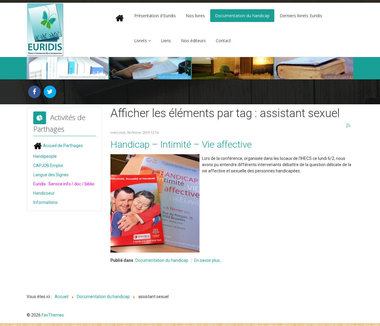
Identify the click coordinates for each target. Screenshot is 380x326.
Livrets (140, 40)
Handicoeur (44, 193)
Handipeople (45, 156)
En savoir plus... (208, 260)
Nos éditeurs (193, 40)
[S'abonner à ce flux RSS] (348, 125)
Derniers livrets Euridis (301, 15)
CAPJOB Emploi (48, 165)
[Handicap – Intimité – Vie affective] (155, 203)
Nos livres (195, 15)
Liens (166, 40)
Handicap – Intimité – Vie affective (181, 144)
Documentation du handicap (242, 15)
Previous (34, 68)
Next (345, 68)
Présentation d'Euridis (155, 15)
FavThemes (53, 315)
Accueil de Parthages (62, 145)
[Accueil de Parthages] (119, 18)
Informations (45, 202)
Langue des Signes (51, 174)
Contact (223, 40)
